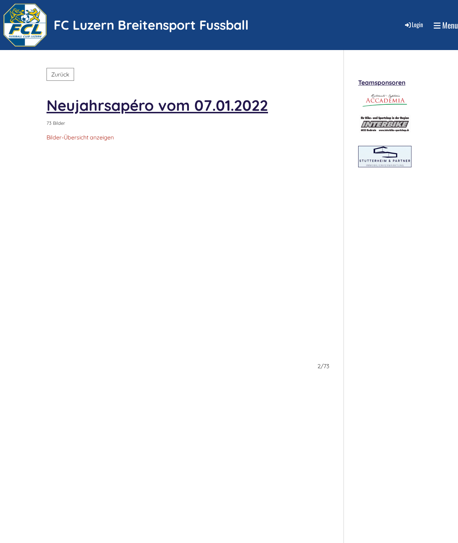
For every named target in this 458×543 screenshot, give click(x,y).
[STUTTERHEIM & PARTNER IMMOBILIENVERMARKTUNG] (384, 165)
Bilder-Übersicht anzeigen (80, 137)
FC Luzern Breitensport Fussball (151, 25)
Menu (449, 25)
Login (417, 24)
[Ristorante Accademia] (385, 107)
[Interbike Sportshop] (384, 130)
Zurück (60, 74)
